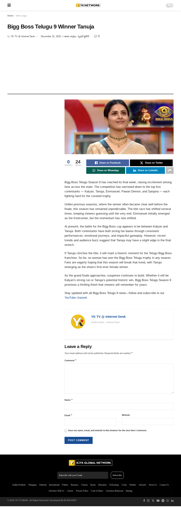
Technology (114, 485)
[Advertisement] (90, 64)
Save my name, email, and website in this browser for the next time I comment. (107, 430)
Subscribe (117, 475)
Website (126, 415)
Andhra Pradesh (19, 485)
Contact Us (164, 485)
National (42, 485)
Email (68, 415)
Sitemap (129, 491)
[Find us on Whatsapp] (168, 501)
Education (102, 485)
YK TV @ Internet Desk (23, 36)
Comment (71, 360)
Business (74, 485)
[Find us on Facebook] (144, 501)
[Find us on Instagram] (148, 501)
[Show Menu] (9, 5)
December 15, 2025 (51, 36)
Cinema (84, 485)
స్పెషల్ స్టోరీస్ (83, 36)
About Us (153, 485)
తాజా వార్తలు (21, 16)
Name (69, 399)
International (54, 485)
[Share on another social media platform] (170, 170)
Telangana (32, 485)
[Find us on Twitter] (153, 501)
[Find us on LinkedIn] (172, 501)
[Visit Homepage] (88, 5)
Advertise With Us (56, 491)
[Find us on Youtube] (158, 501)
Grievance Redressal (114, 491)
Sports (93, 485)
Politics (65, 485)
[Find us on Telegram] (163, 501)
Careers (70, 491)
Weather (132, 485)
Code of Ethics (97, 491)
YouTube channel (76, 297)
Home (10, 16)
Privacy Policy (82, 491)
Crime (124, 485)
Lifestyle (142, 485)
